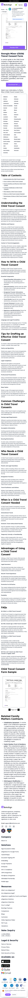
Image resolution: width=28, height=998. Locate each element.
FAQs (5, 198)
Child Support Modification (12, 781)
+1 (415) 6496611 (5, 934)
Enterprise (4, 866)
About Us (4, 840)
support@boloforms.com (12, 823)
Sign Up (20, 5)
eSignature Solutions (7, 899)
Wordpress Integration (8, 875)
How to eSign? (5, 905)
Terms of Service (6, 944)
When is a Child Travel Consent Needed (14, 194)
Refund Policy (5, 950)
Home (2, 9)
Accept (8, 994)
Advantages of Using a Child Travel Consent (15, 196)
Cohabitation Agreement (11, 722)
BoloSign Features (6, 908)
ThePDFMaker (5, 854)
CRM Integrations (6, 872)
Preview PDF (14, 47)
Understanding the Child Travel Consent (14, 179)
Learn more (8, 991)
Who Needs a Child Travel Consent (13, 191)
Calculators (4, 926)
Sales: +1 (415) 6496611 (14, 1)
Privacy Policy (5, 947)
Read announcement (17, 19)
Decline (14, 994)
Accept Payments (6, 863)
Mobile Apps (5, 881)
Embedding (4, 860)
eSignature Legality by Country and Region (14, 896)
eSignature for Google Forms (10, 852)
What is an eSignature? (8, 890)
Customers (4, 917)
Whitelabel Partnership (8, 878)
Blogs (3, 914)
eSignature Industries (7, 902)
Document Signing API (8, 857)
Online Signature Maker (8, 920)
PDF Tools (4, 923)
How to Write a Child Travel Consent (13, 181)
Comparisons (5, 911)
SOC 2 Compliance (6, 869)
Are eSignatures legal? (8, 893)
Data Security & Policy (8, 953)
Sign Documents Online (8, 849)
